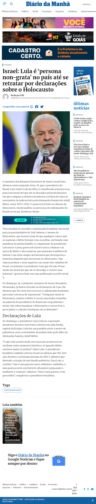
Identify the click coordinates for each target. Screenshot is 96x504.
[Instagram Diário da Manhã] (88, 489)
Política (25, 11)
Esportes (60, 11)
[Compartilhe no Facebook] (36, 106)
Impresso (86, 4)
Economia (47, 11)
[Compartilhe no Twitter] (42, 106)
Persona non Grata (12, 390)
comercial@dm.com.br (62, 489)
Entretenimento (31, 487)
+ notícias (79, 220)
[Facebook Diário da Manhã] (84, 489)
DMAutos (17, 487)
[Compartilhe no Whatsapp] (31, 106)
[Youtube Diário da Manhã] (92, 489)
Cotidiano (72, 11)
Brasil (35, 11)
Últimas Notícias (10, 11)
